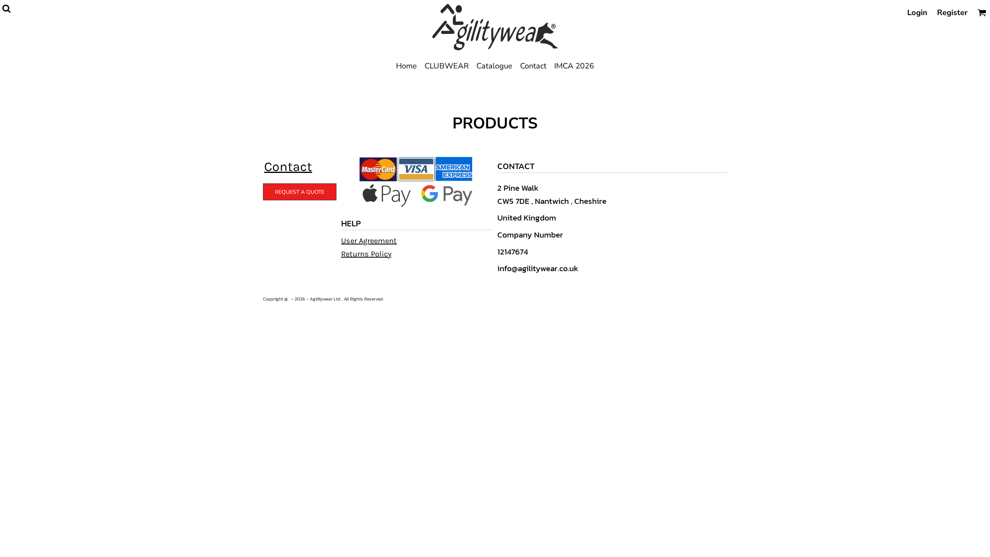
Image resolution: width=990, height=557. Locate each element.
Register (952, 12)
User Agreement (369, 240)
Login (917, 12)
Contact (288, 166)
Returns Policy (366, 253)
